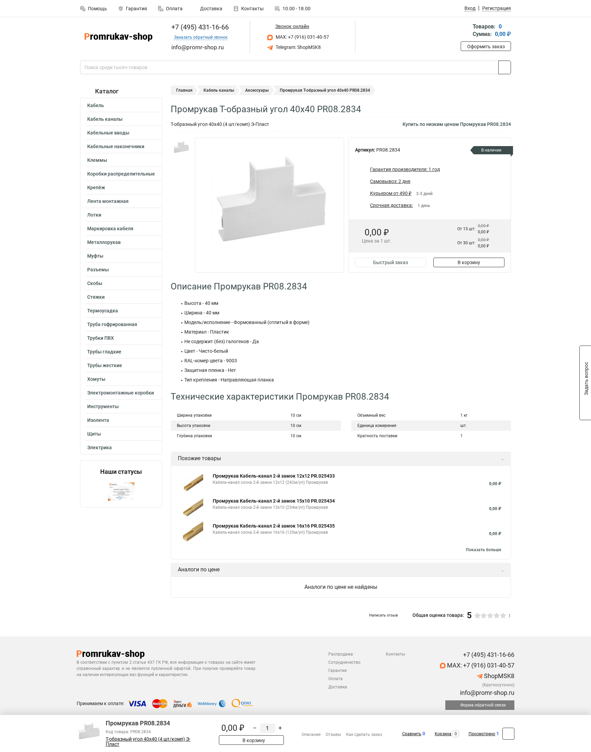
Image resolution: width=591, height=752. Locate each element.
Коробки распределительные (121, 174)
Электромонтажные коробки (120, 393)
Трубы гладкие (104, 351)
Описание (311, 734)
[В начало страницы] (508, 734)
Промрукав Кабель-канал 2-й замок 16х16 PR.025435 (274, 526)
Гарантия (136, 8)
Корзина (443, 733)
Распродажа (340, 654)
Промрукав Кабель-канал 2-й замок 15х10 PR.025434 (274, 501)
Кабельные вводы (108, 132)
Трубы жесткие (104, 365)
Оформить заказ (486, 46)
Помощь (97, 8)
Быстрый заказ (390, 262)
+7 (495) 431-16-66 (199, 27)
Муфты (95, 256)
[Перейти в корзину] (465, 31)
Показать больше (483, 549)
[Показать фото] (181, 148)
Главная (184, 90)
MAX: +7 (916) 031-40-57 (302, 37)
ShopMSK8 (498, 675)
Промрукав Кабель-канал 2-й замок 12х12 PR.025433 (274, 476)
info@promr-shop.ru (486, 692)
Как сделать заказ (364, 734)
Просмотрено (482, 733)
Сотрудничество (344, 662)
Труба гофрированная (112, 324)
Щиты (94, 434)
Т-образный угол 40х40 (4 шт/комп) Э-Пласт (148, 742)
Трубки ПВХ (100, 338)
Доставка (210, 8)
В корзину (469, 262)
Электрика (99, 447)
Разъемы (98, 269)
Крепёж (96, 187)
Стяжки (96, 297)
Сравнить (411, 733)
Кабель (95, 105)
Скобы (94, 283)
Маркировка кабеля (110, 228)
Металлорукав (104, 242)
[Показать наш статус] (121, 491)
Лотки (94, 215)
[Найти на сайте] (504, 67)
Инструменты (103, 406)
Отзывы (333, 734)
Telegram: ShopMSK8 (298, 47)
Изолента (98, 420)
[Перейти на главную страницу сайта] (118, 37)
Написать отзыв (383, 615)
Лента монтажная (108, 201)
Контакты (252, 8)
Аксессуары (257, 90)
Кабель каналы (104, 119)
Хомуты (96, 379)
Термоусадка (102, 310)
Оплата (174, 8)
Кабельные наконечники (115, 146)
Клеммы (97, 160)
